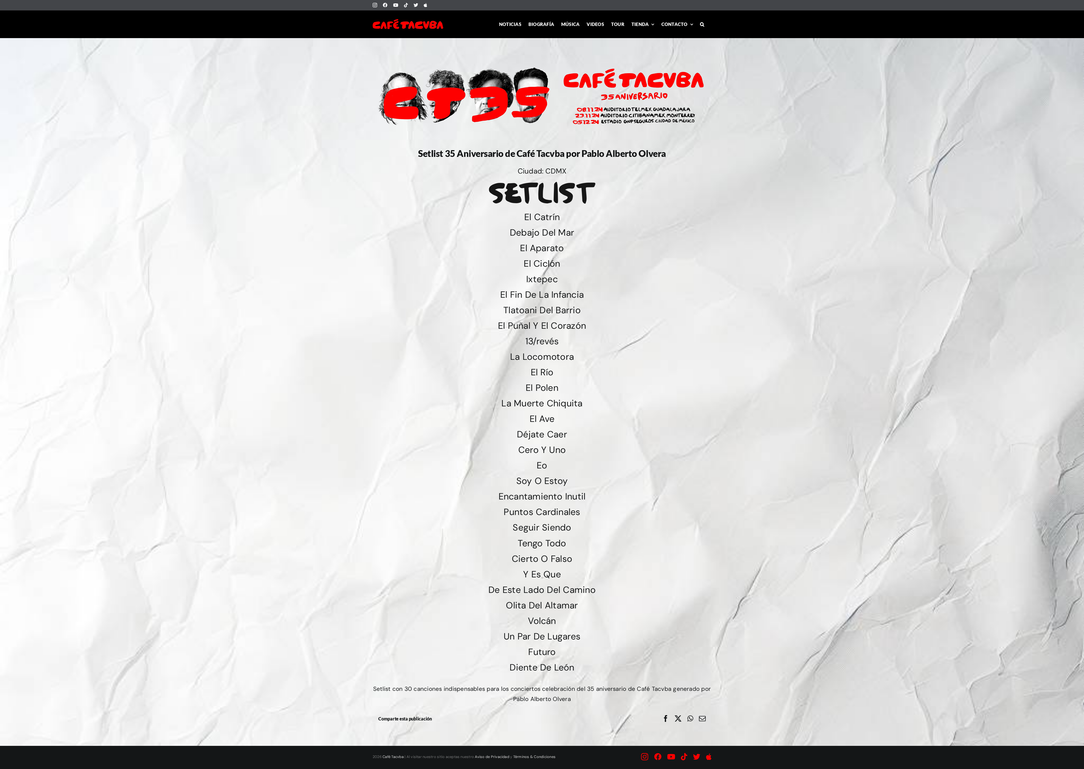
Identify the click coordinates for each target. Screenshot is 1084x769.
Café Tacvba (393, 756)
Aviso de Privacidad (492, 756)
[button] (702, 24)
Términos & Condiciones (534, 756)
